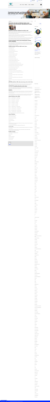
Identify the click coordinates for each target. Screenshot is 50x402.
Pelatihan (26, 4)
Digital (35, 160)
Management (36, 262)
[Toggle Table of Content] (31, 21)
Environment (36, 180)
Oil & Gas (36, 287)
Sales (35, 347)
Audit (35, 118)
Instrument (36, 209)
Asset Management (37, 115)
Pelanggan (36, 298)
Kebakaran (36, 226)
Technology (36, 378)
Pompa (35, 315)
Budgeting (36, 124)
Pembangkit (36, 301)
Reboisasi (36, 338)
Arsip (35, 112)
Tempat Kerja (36, 389)
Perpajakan (36, 310)
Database (36, 157)
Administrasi (36, 104)
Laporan (36, 245)
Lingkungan (36, 253)
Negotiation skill (36, 284)
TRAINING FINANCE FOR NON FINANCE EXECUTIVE (38, 89)
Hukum (35, 195)
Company (36, 135)
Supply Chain (36, 372)
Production (36, 319)
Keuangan (36, 239)
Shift (35, 358)
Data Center (36, 155)
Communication (36, 132)
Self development (37, 355)
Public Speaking (36, 330)
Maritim (35, 270)
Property (36, 324)
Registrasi (32, 4)
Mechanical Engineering (37, 276)
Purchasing (36, 332)
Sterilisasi (36, 369)
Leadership (36, 247)
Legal (35, 250)
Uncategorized (36, 395)
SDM (35, 350)
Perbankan (36, 304)
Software (36, 364)
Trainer (35, 392)
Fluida (35, 189)
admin (10, 144)
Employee (36, 172)
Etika (35, 183)
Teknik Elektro (36, 381)
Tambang (36, 375)
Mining (35, 282)
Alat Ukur (36, 109)
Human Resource (37, 197)
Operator (36, 290)
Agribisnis (36, 106)
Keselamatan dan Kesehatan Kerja (38, 236)
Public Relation (36, 327)
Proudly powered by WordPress (13, 401)
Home (20, 4)
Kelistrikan (36, 229)
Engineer (36, 175)
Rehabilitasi (36, 341)
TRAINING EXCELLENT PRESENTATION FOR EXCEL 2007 (38, 92)
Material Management (37, 273)
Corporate (36, 144)
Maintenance (36, 261)
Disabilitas (36, 163)
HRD (35, 192)
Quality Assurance (37, 333)
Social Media (36, 361)
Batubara (36, 121)
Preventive (36, 316)
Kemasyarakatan (37, 231)
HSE (35, 194)
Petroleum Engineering (37, 313)
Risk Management (37, 344)
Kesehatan (36, 234)
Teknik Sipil (36, 384)
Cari (40, 23)
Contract (36, 141)
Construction (36, 138)
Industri (35, 203)
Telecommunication (37, 386)
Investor (36, 212)
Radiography (36, 336)
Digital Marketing (37, 161)
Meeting (36, 278)
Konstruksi (36, 242)
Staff (35, 367)
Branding (36, 123)
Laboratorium (36, 244)
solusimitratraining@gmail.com (38, 40)
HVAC (35, 198)
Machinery (36, 259)
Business (36, 129)
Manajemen (36, 267)
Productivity (36, 321)
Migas (35, 281)
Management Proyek (37, 264)
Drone (35, 166)
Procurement (36, 318)
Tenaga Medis (36, 390)
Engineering (36, 177)
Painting (36, 293)
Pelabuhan (36, 296)
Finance (35, 186)
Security (36, 352)
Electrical (36, 169)
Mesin (35, 279)
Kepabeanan (36, 232)
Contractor (36, 143)
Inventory (36, 211)
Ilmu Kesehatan (36, 200)
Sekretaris (36, 353)
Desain (35, 158)
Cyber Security (36, 152)
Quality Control (36, 335)
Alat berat (36, 107)
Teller (35, 387)
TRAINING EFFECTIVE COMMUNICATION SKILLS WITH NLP (37, 97)
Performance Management (38, 307)
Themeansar (21, 401)
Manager (36, 265)
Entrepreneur (36, 178)
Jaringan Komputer (37, 217)
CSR (35, 149)
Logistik (35, 256)
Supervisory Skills (37, 370)
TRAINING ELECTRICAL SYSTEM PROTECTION (37, 94)
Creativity (36, 146)
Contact (29, 4)
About (23, 4)
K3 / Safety (36, 220)
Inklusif (35, 206)
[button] (41, 4)
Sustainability (36, 373)
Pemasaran (36, 299)
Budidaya (36, 126)
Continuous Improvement (38, 140)
